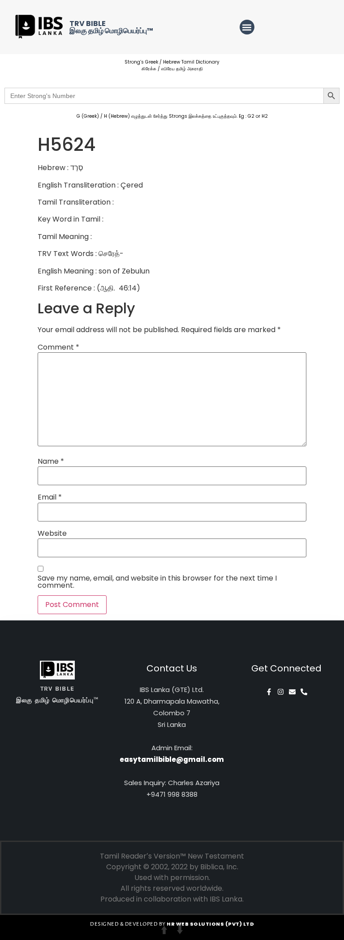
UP (164, 930)
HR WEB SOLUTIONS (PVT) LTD (210, 923)
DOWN (179, 930)
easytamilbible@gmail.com (172, 759)
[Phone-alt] (304, 691)
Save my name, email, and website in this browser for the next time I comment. (157, 582)
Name (51, 461)
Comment (58, 347)
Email (50, 497)
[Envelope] (292, 691)
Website (52, 533)
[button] (247, 27)
